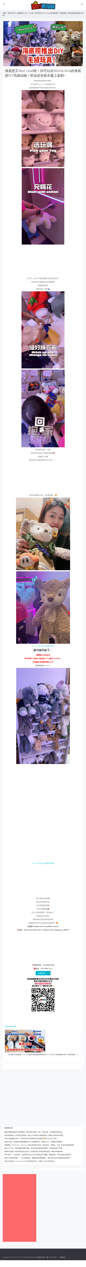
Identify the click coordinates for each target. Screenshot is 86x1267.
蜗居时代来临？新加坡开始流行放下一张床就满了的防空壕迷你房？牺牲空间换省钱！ (34, 1151)
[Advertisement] (43, 261)
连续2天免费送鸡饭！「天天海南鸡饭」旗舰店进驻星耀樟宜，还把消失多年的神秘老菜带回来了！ (38, 1158)
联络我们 (63, 1257)
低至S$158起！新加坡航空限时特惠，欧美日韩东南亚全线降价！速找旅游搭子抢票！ (34, 1148)
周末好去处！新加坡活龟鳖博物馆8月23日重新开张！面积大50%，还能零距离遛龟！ (33, 1142)
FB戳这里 (41, 973)
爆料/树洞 (12, 1026)
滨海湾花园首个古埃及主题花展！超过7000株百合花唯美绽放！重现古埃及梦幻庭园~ (34, 1135)
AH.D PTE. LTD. (19, 1257)
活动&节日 (11, 13)
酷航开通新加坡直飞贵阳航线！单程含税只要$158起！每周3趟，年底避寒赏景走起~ (33, 1132)
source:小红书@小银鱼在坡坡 (43, 646)
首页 (4, 13)
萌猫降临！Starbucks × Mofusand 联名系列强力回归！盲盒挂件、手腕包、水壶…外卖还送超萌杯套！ (39, 1145)
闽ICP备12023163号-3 (50, 1257)
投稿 (6, 1026)
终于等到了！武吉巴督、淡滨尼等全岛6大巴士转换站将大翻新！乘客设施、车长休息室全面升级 (37, 1155)
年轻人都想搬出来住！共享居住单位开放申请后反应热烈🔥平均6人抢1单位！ (31, 1138)
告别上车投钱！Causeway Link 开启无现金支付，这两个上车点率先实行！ (30, 1161)
